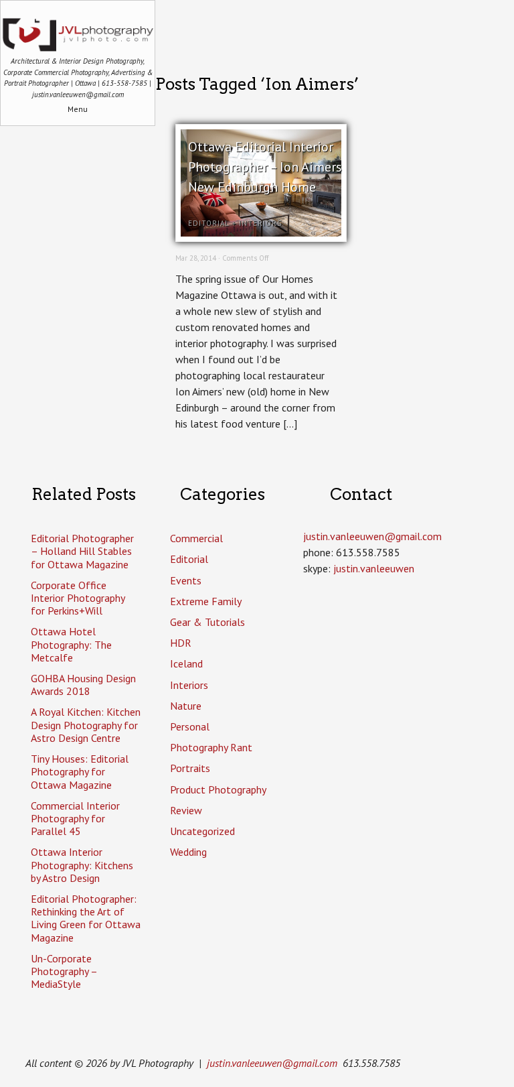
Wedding (188, 851)
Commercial (196, 538)
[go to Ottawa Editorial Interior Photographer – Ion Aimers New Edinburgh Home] (261, 232)
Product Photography (218, 789)
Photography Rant (211, 747)
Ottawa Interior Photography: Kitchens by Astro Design (82, 864)
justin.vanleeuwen (373, 568)
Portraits (190, 768)
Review (186, 810)
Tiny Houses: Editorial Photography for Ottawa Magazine (79, 771)
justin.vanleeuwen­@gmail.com (372, 536)
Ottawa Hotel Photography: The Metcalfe (71, 644)
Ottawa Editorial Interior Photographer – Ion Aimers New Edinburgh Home (265, 167)
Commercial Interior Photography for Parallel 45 (75, 818)
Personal (189, 726)
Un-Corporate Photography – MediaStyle (64, 971)
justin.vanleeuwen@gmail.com (272, 1063)
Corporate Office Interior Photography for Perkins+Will (77, 597)
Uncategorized (202, 831)
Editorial (209, 223)
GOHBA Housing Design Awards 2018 (83, 685)
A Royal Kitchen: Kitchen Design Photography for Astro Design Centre (86, 724)
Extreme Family (206, 601)
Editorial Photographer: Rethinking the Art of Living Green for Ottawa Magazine (86, 918)
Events (185, 580)
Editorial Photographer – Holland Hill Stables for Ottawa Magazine (82, 550)
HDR (180, 642)
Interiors (260, 223)
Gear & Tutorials (207, 622)
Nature (185, 705)
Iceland (186, 663)
